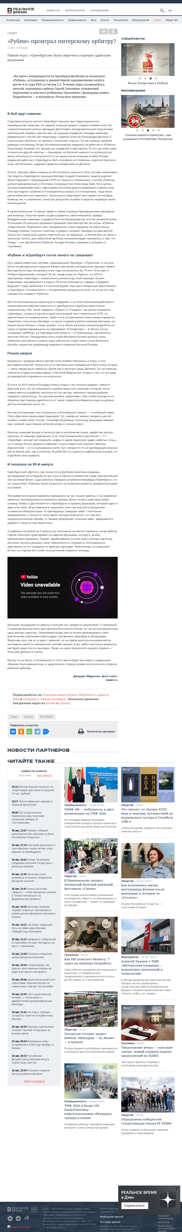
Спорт (157, 20)
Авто (93, 20)
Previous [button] (124, 59)
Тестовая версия (110, 1222)
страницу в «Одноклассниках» (45, 699)
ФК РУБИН (46, 716)
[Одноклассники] (113, 31)
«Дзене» (64, 703)
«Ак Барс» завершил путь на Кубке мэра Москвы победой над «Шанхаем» (32, 928)
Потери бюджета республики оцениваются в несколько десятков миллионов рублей (90, 1042)
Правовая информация (165, 1217)
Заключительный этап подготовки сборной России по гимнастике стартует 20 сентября (33, 983)
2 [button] (145, 78)
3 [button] (150, 78)
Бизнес (105, 20)
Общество (171, 20)
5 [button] (158, 130)
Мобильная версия (111, 1216)
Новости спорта (34, 771)
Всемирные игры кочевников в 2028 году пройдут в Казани (32, 1045)
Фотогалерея (75, 10)
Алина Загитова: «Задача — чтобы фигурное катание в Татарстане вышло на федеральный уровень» (34, 894)
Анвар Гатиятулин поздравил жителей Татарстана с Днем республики (32, 863)
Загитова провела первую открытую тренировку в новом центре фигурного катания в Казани (33, 911)
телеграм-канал (54, 695)
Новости (53, 10)
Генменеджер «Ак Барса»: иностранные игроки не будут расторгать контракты (31, 968)
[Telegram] (37, 731)
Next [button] (172, 59)
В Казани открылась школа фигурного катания (32, 955)
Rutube (51, 703)
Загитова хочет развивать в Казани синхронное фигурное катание (32, 877)
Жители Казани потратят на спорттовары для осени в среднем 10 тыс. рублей (33, 790)
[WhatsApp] (29, 731)
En (170, 10)
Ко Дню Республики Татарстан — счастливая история (142, 896)
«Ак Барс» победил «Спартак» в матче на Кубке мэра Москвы (32, 1015)
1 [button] (140, 78)
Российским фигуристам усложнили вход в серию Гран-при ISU (30, 1059)
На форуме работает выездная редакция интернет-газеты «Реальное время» (89, 1116)
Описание (164, 1222)
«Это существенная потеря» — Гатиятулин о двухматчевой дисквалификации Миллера (32, 999)
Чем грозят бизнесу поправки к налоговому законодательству (147, 1056)
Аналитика (13, 20)
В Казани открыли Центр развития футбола (31, 1072)
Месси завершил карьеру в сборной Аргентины (32, 803)
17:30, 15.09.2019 (17, 47)
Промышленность (53, 20)
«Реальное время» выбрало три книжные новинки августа (147, 820)
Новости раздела (34, 1081)
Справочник (99, 10)
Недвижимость (77, 20)
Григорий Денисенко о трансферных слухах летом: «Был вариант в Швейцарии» (33, 848)
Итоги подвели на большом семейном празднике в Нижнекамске (146, 1126)
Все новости (44, 775)
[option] (148, 59)
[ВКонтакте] (103, 31)
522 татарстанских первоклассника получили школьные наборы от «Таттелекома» (28, 817)
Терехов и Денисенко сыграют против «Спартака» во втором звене (33, 1030)
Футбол (28, 716)
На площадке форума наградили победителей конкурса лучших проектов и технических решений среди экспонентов (90, 817)
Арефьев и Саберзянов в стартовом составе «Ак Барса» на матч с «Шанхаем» (34, 943)
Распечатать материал (101, 731)
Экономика (30, 20)
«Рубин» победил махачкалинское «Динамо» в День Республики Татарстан (33, 834)
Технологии (121, 20)
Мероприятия (140, 20)
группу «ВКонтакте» (81, 695)
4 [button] (156, 78)
